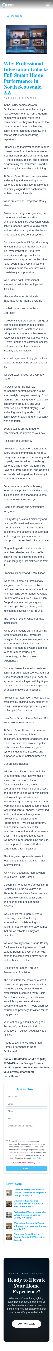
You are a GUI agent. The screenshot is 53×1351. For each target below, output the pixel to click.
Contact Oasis (26, 1324)
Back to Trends (13, 16)
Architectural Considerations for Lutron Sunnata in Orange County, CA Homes (30, 1215)
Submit (26, 1168)
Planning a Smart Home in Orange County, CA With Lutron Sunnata (29, 1237)
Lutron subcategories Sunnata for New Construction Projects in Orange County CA (30, 1193)
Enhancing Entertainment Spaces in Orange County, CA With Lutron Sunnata (28, 1204)
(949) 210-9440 (24, 1067)
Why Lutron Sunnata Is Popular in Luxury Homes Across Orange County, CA (30, 1226)
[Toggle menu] (48, 5)
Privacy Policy (35, 1158)
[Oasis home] (8, 5)
